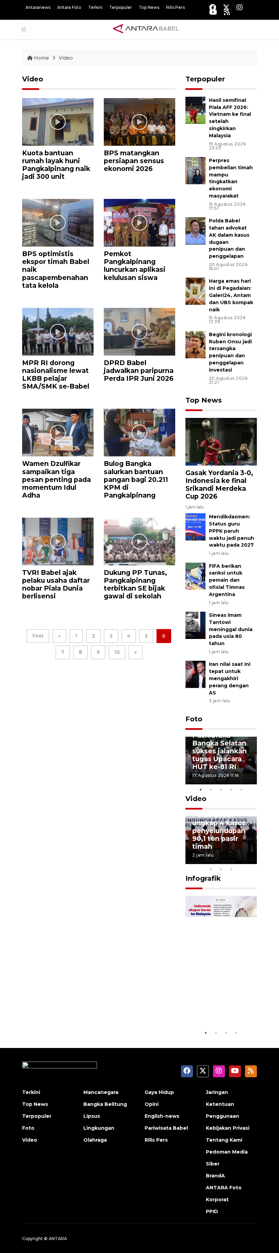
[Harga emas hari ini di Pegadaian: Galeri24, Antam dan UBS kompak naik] (195, 291)
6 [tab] (241, 860)
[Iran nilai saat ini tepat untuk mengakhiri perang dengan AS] (195, 674)
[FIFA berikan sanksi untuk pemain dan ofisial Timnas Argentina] (195, 576)
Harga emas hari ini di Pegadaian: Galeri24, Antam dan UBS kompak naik (231, 295)
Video (66, 58)
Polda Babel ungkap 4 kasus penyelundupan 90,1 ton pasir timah (219, 830)
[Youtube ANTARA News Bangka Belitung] (213, 12)
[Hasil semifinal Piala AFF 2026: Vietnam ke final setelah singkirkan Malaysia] (195, 110)
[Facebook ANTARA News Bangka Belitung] (212, 7)
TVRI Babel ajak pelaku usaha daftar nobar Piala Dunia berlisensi (56, 584)
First (38, 636)
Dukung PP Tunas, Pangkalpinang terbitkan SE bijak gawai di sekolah (135, 584)
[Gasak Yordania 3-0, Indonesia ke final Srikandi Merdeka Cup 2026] (221, 441)
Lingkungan (98, 1128)
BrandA (215, 1176)
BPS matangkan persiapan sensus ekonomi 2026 (134, 161)
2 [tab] (211, 789)
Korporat (217, 1199)
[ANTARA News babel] (146, 29)
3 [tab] (221, 789)
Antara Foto (69, 7)
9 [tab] (221, 869)
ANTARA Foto (224, 1188)
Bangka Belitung (105, 1104)
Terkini (95, 7)
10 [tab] (231, 869)
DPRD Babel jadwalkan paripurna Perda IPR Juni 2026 (139, 370)
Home (41, 58)
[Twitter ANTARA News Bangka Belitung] (226, 7)
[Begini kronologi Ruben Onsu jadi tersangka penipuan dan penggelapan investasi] (195, 344)
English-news (162, 1116)
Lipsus (91, 1116)
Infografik (203, 878)
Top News (149, 7)
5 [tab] (241, 789)
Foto (193, 719)
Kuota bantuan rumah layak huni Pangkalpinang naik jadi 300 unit (56, 165)
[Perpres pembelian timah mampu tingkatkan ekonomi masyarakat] (195, 170)
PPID (212, 1211)
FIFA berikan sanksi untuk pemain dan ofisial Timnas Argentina (227, 580)
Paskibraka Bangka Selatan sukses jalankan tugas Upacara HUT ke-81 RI (219, 751)
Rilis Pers (175, 7)
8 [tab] (211, 869)
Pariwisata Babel (166, 1128)
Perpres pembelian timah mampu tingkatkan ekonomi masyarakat (231, 178)
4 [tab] (231, 789)
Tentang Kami (224, 1140)
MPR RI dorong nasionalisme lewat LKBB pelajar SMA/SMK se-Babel (55, 374)
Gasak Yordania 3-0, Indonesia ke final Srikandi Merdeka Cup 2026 (219, 484)
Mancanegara (100, 1092)
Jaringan (217, 1092)
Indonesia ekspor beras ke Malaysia (219, 1002)
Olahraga (95, 1140)
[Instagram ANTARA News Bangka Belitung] (239, 7)
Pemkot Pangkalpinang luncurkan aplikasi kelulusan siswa (134, 265)
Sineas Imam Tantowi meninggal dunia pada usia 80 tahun (230, 629)
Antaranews (38, 7)
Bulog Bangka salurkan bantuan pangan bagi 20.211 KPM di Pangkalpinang (136, 479)
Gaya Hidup (159, 1092)
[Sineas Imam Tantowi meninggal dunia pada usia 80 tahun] (195, 625)
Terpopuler (120, 7)
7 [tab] (251, 860)
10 (117, 652)
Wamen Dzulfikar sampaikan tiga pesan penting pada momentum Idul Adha (56, 479)
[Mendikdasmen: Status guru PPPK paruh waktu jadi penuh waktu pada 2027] (195, 526)
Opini (152, 1104)
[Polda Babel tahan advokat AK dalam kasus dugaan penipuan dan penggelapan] (195, 230)
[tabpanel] (221, 760)
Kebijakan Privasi (227, 1128)
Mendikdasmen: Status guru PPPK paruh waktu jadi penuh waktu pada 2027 (231, 531)
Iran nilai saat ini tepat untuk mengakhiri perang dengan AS (229, 678)
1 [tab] (200, 789)
